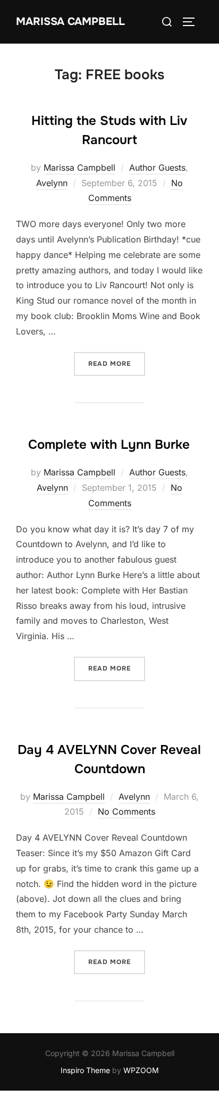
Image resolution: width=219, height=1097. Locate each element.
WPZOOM (141, 1070)
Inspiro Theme (85, 1070)
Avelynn (52, 183)
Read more (116, 363)
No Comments (126, 811)
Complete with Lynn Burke (109, 445)
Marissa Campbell (70, 21)
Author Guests (157, 167)
